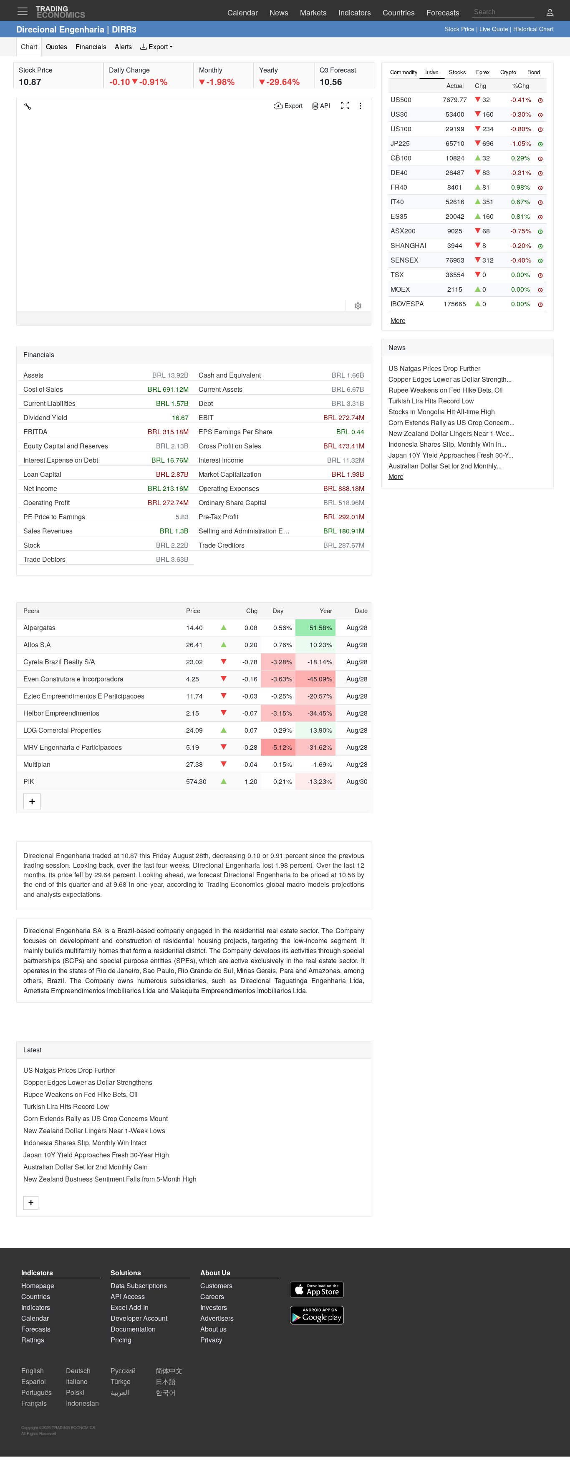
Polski (75, 1392)
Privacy (211, 1339)
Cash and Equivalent (230, 375)
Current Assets (220, 389)
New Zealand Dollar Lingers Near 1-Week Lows (94, 1130)
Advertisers (217, 1318)
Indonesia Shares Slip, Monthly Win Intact (84, 1142)
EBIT (206, 417)
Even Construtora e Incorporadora (73, 678)
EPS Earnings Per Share (235, 431)
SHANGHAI (408, 245)
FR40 (399, 187)
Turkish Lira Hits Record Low (66, 1106)
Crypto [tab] (508, 72)
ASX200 (403, 230)
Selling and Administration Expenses (245, 531)
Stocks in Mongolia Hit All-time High (441, 411)
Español (33, 1381)
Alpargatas (39, 627)
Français (34, 1403)
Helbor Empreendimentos (61, 713)
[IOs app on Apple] (317, 1291)
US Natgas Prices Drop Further (69, 1070)
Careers (212, 1296)
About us (213, 1329)
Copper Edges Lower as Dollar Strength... (450, 379)
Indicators (35, 1307)
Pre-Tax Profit (218, 516)
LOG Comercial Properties (62, 730)
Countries (35, 1296)
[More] (30, 1203)
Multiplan (36, 764)
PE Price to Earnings (54, 516)
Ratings (32, 1339)
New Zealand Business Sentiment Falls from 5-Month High (110, 1179)
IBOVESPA (407, 303)
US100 (401, 128)
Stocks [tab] (457, 72)
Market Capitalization (230, 474)
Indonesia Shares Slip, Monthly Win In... (447, 444)
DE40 (399, 172)
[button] (550, 13)
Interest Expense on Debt (60, 460)
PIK (28, 781)
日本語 (166, 1381)
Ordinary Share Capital (233, 502)
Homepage (37, 1285)
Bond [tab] (533, 72)
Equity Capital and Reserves (65, 446)
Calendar (35, 1318)
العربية (120, 1392)
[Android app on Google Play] (317, 1316)
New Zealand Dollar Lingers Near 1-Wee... (451, 433)
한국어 (166, 1392)
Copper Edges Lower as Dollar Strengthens (87, 1082)
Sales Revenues (48, 531)
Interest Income (221, 460)
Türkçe (121, 1381)
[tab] (156, 47)
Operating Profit (46, 502)
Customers (216, 1285)
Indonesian (82, 1403)
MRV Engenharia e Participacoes (72, 747)
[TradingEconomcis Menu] (25, 11)
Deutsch (78, 1370)
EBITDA (35, 431)
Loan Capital (42, 474)
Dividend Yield (45, 417)
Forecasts (35, 1329)
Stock (31, 545)
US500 (401, 99)
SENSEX (405, 260)
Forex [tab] (483, 72)
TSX (397, 274)
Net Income (40, 488)
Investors (213, 1307)
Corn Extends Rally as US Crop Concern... (451, 422)
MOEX (400, 289)
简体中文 (169, 1370)
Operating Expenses (229, 488)
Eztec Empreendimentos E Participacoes (83, 696)
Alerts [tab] (123, 46)
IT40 (397, 201)
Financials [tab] (91, 46)
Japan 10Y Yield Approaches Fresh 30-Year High (96, 1154)
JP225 (400, 143)
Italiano (77, 1381)
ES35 (399, 216)
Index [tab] (432, 71)
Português (36, 1392)
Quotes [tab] (56, 46)
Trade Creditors (222, 545)
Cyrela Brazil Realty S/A (59, 661)
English (32, 1370)
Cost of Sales (43, 389)
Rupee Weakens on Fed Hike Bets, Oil (80, 1094)
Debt (206, 403)
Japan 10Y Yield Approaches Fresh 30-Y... (450, 455)
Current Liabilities (49, 403)
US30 (399, 114)
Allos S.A (37, 644)
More (398, 320)
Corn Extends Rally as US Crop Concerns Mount (95, 1118)
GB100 (401, 158)
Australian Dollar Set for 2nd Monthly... (445, 466)
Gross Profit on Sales (230, 446)
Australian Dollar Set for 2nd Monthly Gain (85, 1167)
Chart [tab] (29, 46)
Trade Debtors (44, 559)
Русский (123, 1370)
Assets (33, 375)
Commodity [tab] (404, 72)
